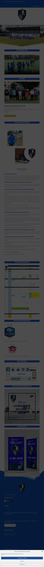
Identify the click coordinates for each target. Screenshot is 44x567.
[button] (42, 551)
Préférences (22, 564)
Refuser (22, 561)
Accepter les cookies (22, 558)
